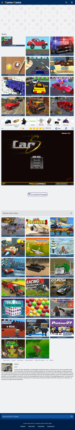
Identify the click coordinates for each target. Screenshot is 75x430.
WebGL (51, 360)
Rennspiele (20, 360)
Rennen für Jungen (39, 360)
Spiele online (6, 360)
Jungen (13, 360)
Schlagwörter (41, 426)
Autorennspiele (29, 360)
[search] (72, 417)
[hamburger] (2, 2)
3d (47, 360)
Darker (59, 128)
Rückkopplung (51, 426)
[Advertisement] (19, 18)
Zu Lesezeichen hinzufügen (38, 194)
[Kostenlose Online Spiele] (13, 2)
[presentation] (2, 121)
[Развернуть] (73, 128)
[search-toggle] (66, 2)
